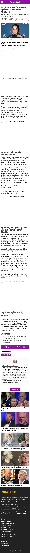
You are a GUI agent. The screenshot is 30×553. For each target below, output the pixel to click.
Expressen (19, 243)
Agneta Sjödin (5, 96)
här (18, 382)
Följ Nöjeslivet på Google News (13, 347)
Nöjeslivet (3, 14)
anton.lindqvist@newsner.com (14, 380)
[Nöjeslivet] (15, 2)
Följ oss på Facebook (8, 534)
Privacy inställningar (15, 551)
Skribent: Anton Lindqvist (7, 16)
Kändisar (8, 14)
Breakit (19, 323)
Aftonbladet (4, 270)
